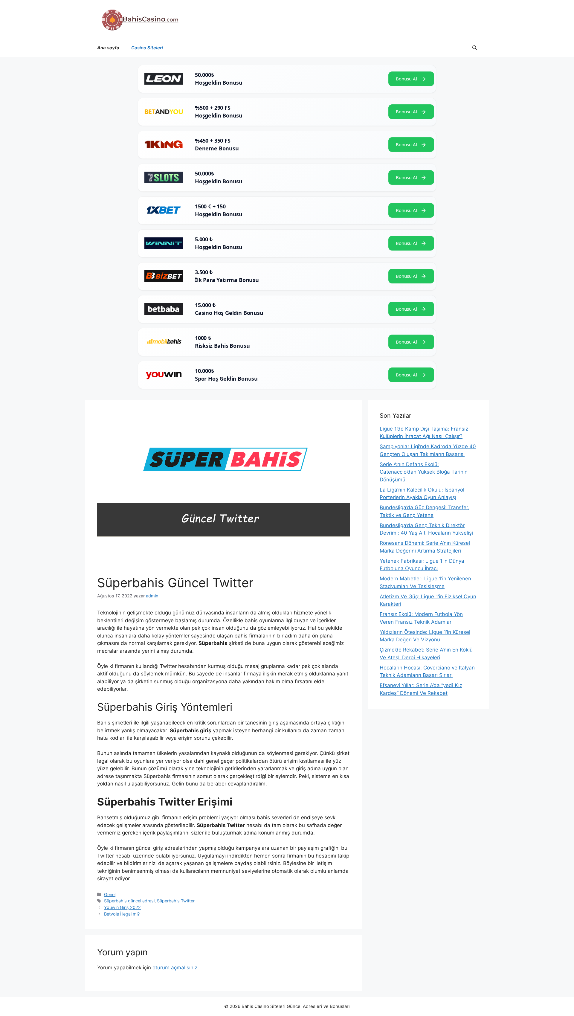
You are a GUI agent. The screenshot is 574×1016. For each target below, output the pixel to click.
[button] (474, 48)
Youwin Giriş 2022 (122, 907)
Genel (109, 894)
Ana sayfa (108, 48)
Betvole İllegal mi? (122, 913)
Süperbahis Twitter (176, 900)
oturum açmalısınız (174, 968)
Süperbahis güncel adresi (129, 900)
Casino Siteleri (147, 48)
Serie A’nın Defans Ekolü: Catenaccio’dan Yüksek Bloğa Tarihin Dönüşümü (424, 472)
